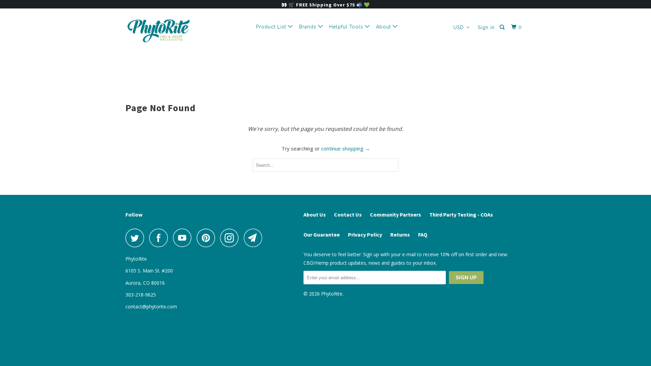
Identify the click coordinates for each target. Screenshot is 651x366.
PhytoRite (331, 293)
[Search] (502, 27)
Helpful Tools (347, 26)
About (384, 26)
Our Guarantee (321, 234)
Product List (272, 26)
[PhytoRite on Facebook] (160, 237)
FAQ (422, 234)
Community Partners (395, 214)
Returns (400, 234)
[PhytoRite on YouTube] (184, 237)
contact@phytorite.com (151, 306)
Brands (308, 26)
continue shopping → (345, 148)
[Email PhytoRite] (255, 237)
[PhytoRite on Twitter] (136, 237)
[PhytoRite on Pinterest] (208, 237)
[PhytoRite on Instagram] (231, 237)
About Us (314, 214)
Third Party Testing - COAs (461, 214)
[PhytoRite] (160, 31)
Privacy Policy (365, 234)
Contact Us (348, 214)
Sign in (486, 27)
